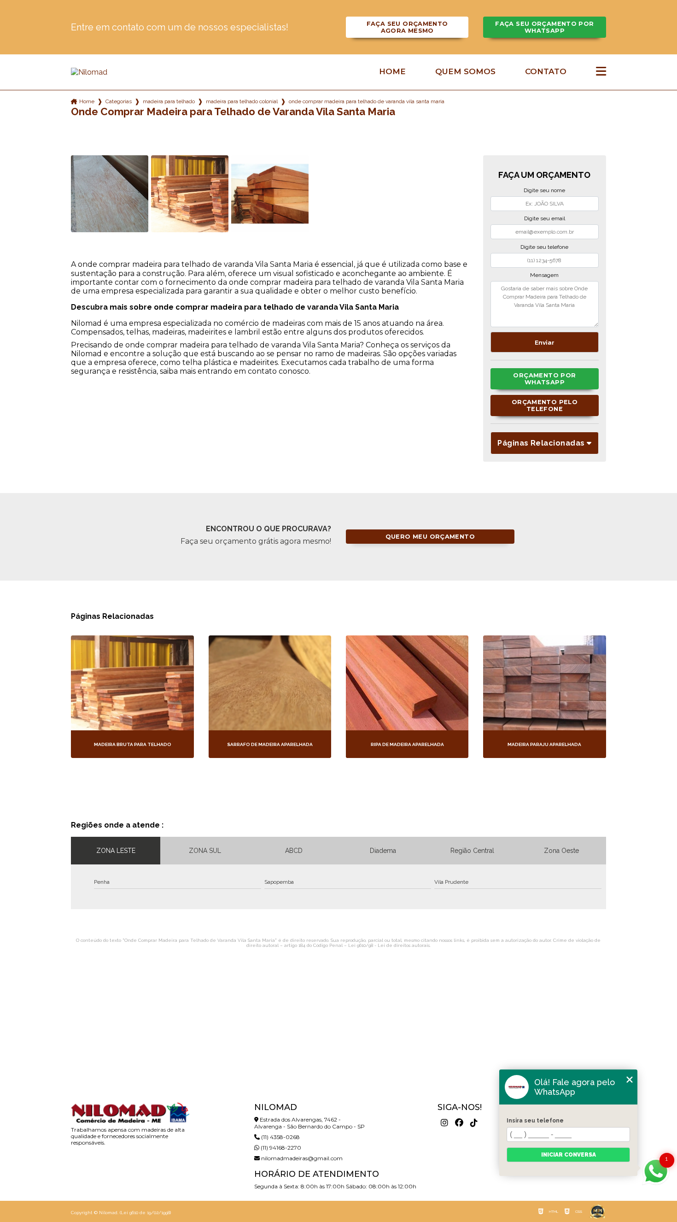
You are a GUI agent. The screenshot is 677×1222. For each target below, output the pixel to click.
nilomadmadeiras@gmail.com (301, 1158)
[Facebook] (459, 1123)
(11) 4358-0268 (280, 1137)
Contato (545, 71)
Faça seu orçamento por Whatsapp (544, 27)
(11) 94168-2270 (280, 1147)
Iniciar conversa (568, 1155)
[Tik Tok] (474, 1123)
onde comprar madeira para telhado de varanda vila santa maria (366, 101)
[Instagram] (444, 1123)
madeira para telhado (169, 101)
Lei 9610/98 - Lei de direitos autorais (389, 945)
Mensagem (544, 275)
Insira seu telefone (535, 1120)
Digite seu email (544, 218)
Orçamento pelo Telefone (545, 405)
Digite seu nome (544, 190)
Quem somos (465, 71)
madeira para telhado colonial (242, 101)
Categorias (118, 101)
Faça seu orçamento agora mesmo (407, 27)
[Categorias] (601, 71)
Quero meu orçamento (430, 536)
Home (392, 71)
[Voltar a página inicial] (130, 72)
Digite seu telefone (544, 247)
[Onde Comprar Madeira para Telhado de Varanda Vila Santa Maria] (109, 194)
